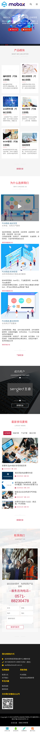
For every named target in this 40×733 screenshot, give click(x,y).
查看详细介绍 (6, 344)
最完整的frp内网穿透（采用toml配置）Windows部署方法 (26, 483)
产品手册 (24, 433)
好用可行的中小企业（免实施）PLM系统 (25, 503)
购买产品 (27, 29)
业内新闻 (7, 433)
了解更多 (20, 355)
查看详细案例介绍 (7, 242)
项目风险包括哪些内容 (24, 473)
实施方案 (16, 433)
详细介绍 (14, 29)
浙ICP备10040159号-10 (20, 719)
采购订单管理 (23, 723)
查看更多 (20, 169)
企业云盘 (14, 723)
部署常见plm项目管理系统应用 (14, 466)
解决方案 (33, 433)
